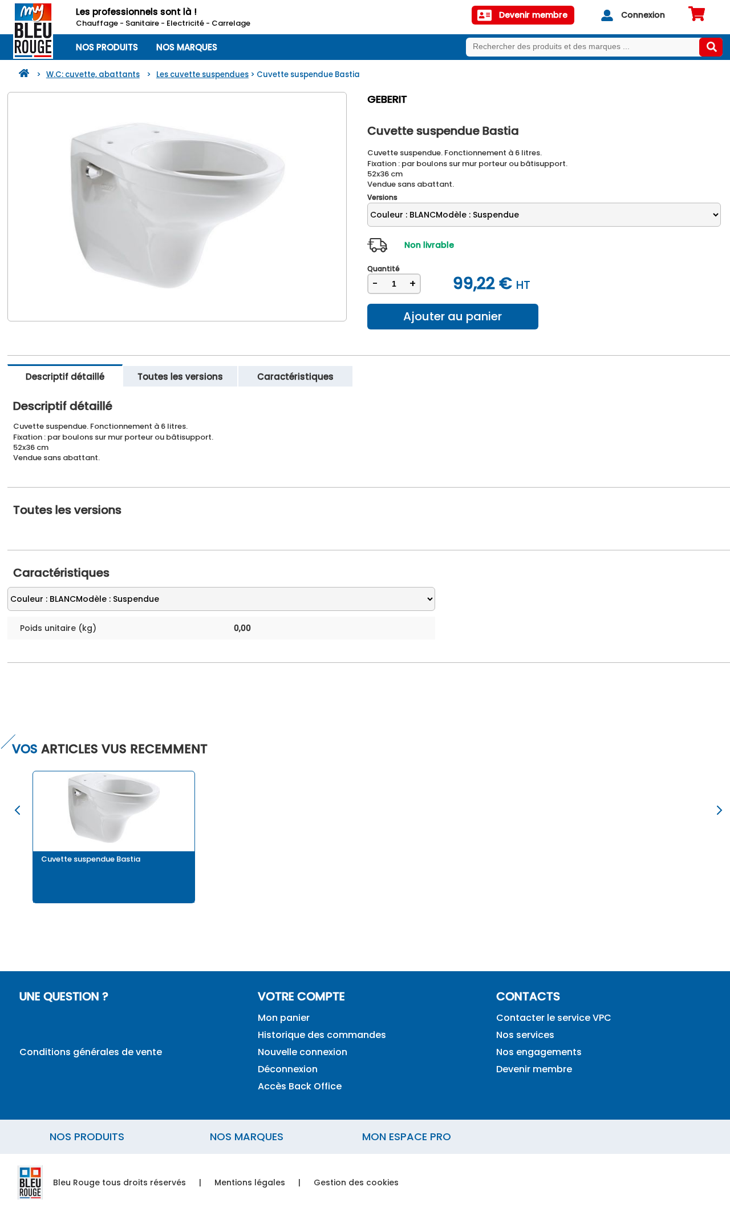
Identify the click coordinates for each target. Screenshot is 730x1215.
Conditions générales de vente (90, 1052)
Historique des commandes (322, 1034)
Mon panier (284, 1017)
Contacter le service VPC (553, 1017)
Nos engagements (539, 1052)
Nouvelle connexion (302, 1052)
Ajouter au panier (452, 316)
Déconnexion (288, 1069)
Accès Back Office (300, 1086)
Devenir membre (534, 1069)
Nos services (525, 1034)
